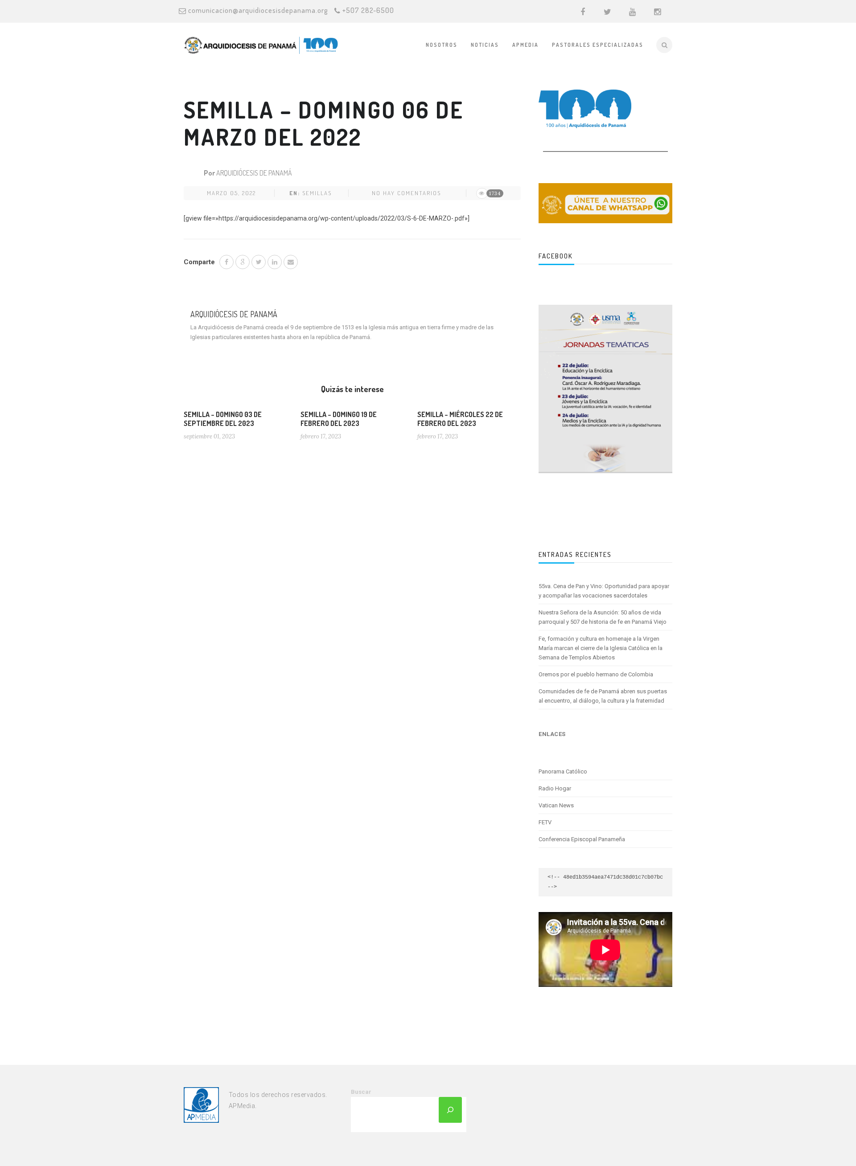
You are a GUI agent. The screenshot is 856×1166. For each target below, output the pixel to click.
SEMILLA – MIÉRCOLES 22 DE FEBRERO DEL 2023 (460, 419)
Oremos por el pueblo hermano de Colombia (596, 674)
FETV (545, 822)
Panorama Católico (563, 771)
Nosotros (441, 44)
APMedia (525, 44)
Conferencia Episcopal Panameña (582, 839)
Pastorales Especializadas (597, 44)
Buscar (361, 1091)
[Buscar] (450, 1110)
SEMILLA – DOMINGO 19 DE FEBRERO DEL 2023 (338, 419)
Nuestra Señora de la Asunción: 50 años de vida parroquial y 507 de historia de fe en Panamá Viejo (603, 617)
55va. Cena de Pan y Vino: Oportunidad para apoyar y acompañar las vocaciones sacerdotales (604, 591)
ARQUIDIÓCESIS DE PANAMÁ (254, 172)
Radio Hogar (555, 788)
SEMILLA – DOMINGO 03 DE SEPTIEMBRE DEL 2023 (223, 419)
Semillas (317, 192)
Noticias (485, 44)
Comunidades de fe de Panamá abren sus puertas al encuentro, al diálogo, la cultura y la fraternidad (603, 696)
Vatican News (556, 805)
